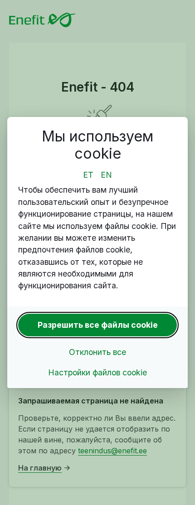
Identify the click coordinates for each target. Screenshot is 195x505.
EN (106, 175)
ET (88, 175)
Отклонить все (97, 352)
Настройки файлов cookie (97, 372)
